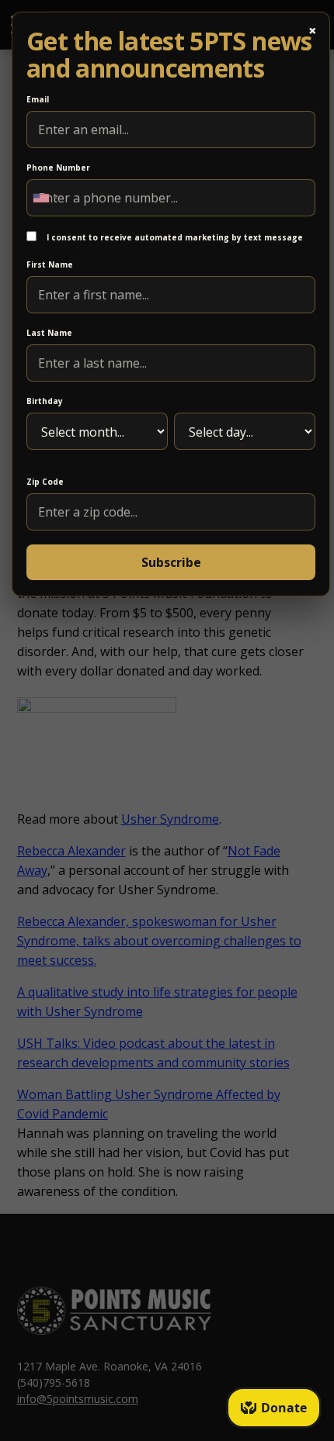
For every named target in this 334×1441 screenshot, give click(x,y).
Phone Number (58, 167)
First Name (49, 264)
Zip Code (45, 481)
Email (37, 99)
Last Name (49, 332)
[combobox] (45, 198)
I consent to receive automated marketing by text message (173, 237)
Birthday (44, 401)
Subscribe (171, 562)
